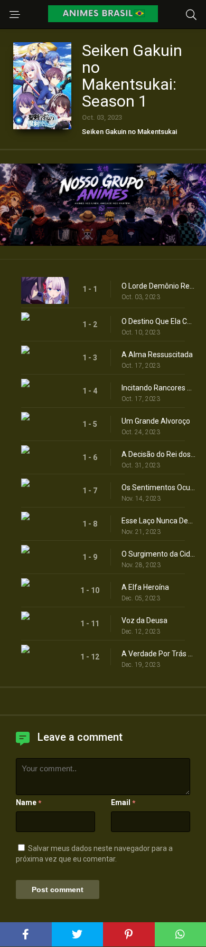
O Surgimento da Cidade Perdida (158, 554)
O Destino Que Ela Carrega (158, 321)
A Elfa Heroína (145, 587)
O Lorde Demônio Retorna (158, 286)
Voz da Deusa (144, 620)
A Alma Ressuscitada (157, 354)
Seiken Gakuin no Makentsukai (129, 131)
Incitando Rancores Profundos (158, 388)
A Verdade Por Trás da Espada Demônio (158, 653)
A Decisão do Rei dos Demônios (158, 454)
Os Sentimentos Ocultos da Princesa (158, 487)
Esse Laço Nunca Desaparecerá (158, 520)
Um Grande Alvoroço (155, 421)
